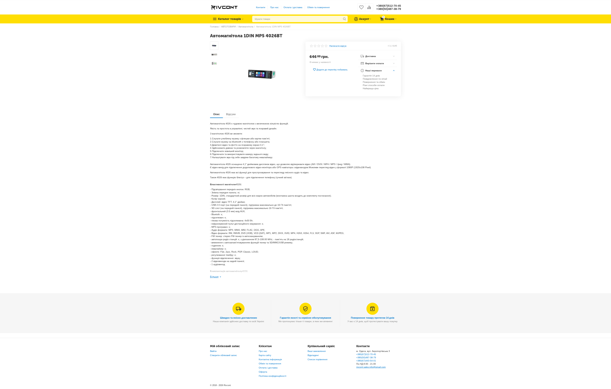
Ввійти (213, 351)
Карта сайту (265, 355)
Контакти (260, 7)
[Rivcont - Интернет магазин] (224, 7)
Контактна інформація (270, 359)
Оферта (263, 372)
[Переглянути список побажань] (361, 9)
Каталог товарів (229, 19)
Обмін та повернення (318, 7)
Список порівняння (317, 359)
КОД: (390, 46)
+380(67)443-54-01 (366, 360)
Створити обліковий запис (223, 355)
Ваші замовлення (317, 351)
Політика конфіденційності (272, 376)
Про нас (274, 7)
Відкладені (313, 355)
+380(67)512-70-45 (388, 5)
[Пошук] (344, 19)
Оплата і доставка (293, 7)
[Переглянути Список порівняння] (369, 9)
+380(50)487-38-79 (388, 9)
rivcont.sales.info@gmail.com (371, 367)
